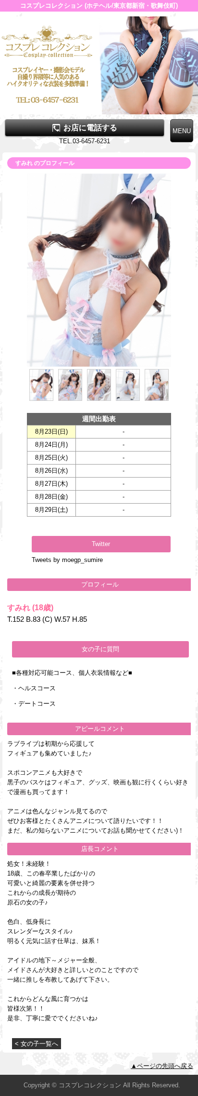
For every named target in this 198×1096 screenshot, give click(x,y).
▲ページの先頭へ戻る (162, 1065)
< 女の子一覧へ (36, 1043)
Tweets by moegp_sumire (67, 559)
